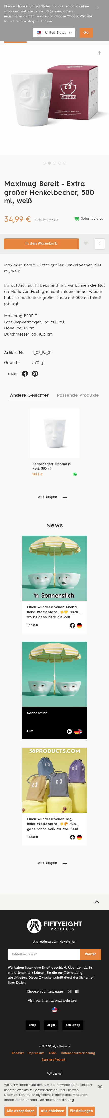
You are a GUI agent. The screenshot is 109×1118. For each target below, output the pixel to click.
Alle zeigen (47, 497)
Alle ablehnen (52, 1111)
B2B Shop (73, 1025)
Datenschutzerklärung (78, 1053)
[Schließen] (100, 1087)
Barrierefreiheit (53, 1060)
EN (77, 991)
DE (70, 991)
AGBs (52, 1053)
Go (86, 32)
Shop (33, 1025)
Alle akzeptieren (20, 1111)
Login (51, 1025)
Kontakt (18, 1053)
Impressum (36, 1053)
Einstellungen (81, 1111)
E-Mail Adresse (24, 954)
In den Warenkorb (41, 243)
